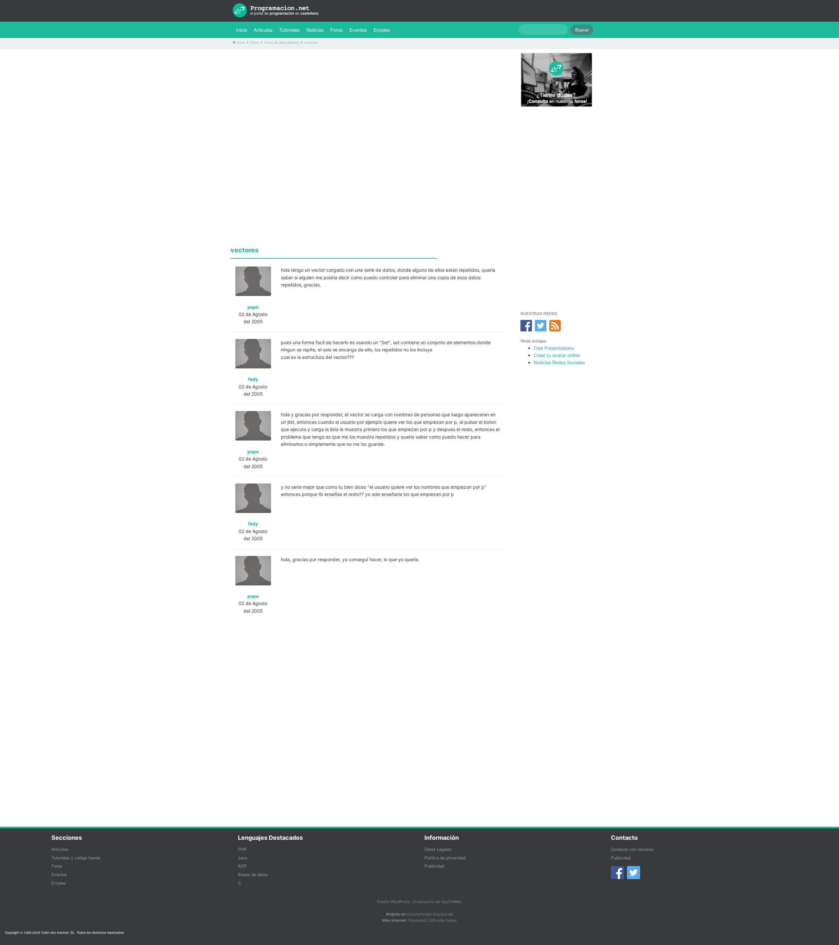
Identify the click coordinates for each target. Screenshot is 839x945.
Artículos (263, 29)
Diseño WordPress (393, 901)
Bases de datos (253, 874)
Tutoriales (291, 29)
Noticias (315, 29)
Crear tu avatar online (557, 355)
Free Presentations (554, 348)
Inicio (241, 29)
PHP (242, 849)
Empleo (382, 29)
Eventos (358, 29)
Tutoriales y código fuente (75, 858)
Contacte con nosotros (632, 849)
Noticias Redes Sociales (559, 362)
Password (417, 920)
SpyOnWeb (451, 901)
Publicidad (434, 866)
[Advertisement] (368, 100)
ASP (242, 866)
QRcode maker (443, 920)
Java (242, 858)
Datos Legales (438, 849)
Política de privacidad (444, 858)
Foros (336, 29)
